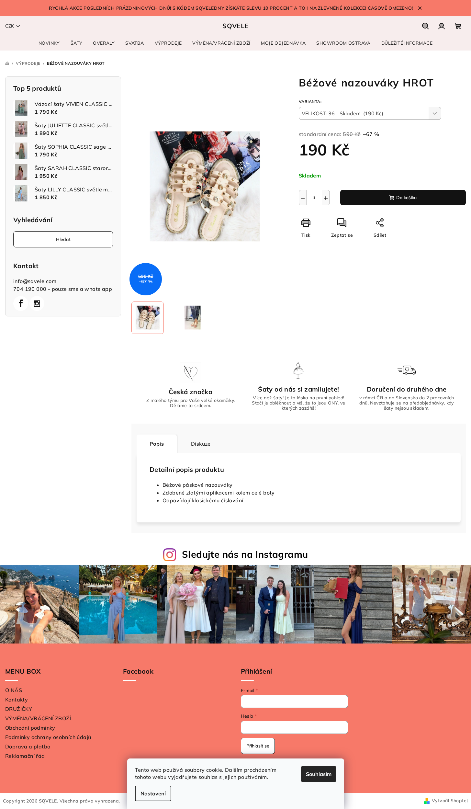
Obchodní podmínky (30, 727)
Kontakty (16, 699)
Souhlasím (318, 774)
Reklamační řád (25, 756)
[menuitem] (49, 43)
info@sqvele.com (34, 281)
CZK (9, 26)
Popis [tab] (157, 443)
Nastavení (153, 793)
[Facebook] (20, 303)
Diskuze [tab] (201, 443)
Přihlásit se (257, 746)
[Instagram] (36, 303)
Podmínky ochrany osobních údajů (48, 737)
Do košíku (406, 197)
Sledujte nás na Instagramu (245, 554)
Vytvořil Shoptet (450, 800)
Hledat (63, 239)
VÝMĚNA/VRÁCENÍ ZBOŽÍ (38, 718)
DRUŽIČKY (18, 709)
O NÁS (13, 690)
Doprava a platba (27, 746)
